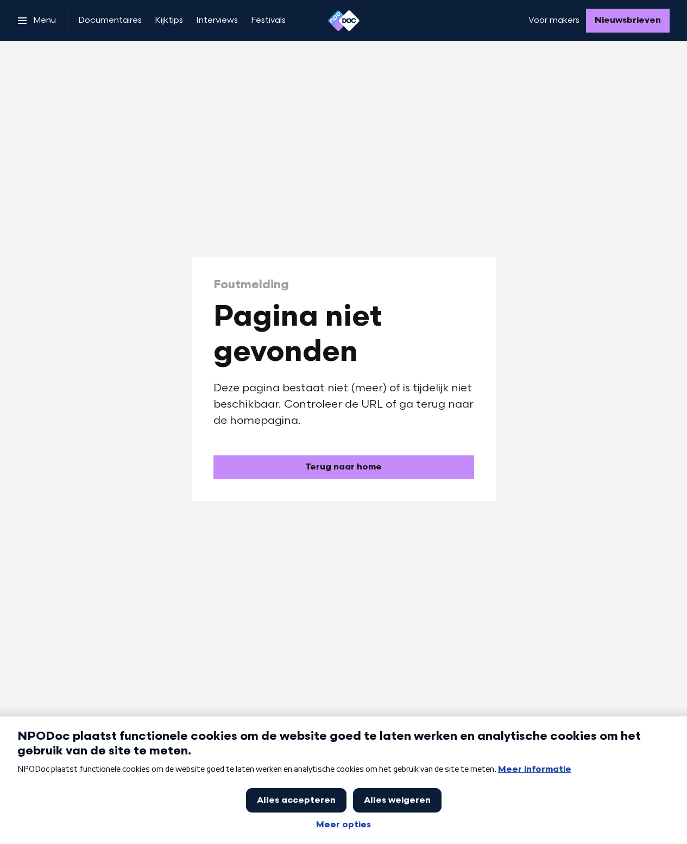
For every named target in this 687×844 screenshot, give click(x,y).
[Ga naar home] (343, 20)
